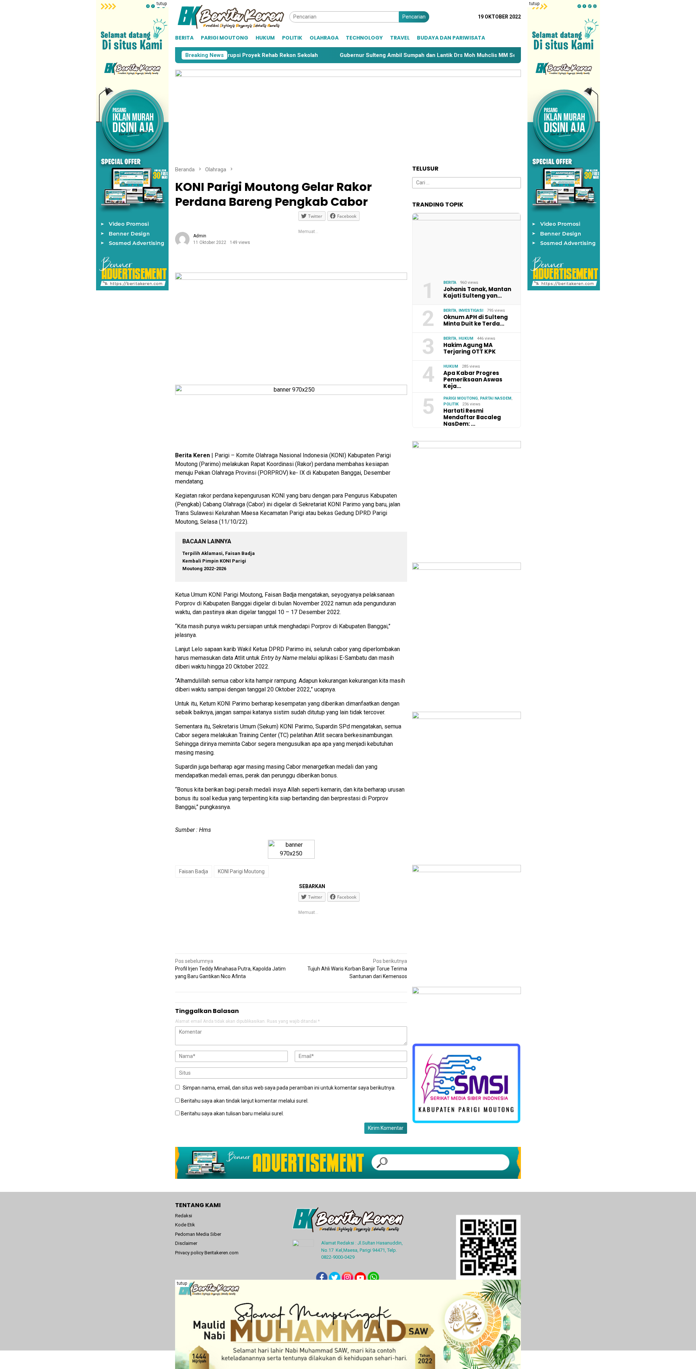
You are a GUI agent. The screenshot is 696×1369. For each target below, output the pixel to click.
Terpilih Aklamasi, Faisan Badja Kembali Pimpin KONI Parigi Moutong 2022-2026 (218, 561)
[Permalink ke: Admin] (182, 239)
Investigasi (471, 310)
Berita (449, 282)
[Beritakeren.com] (232, 16)
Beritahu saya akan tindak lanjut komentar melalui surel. (244, 1101)
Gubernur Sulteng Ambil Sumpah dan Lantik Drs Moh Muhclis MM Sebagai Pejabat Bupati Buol (406, 55)
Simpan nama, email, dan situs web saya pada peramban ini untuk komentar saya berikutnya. (289, 1088)
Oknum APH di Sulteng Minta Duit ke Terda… (475, 320)
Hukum (466, 338)
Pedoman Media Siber (198, 1234)
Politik (451, 404)
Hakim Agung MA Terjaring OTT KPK (469, 348)
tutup (162, 3)
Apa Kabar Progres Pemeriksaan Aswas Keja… (472, 379)
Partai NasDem (495, 398)
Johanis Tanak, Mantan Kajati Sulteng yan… (477, 292)
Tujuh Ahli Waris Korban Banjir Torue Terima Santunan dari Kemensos (357, 968)
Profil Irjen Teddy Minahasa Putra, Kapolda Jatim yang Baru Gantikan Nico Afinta (230, 968)
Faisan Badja (193, 871)
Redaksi (183, 1215)
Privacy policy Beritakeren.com (207, 1252)
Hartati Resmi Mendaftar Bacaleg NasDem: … (472, 417)
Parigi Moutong (460, 398)
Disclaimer (186, 1243)
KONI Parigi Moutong (241, 871)
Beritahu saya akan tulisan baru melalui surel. (232, 1113)
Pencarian (414, 17)
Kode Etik (185, 1224)
